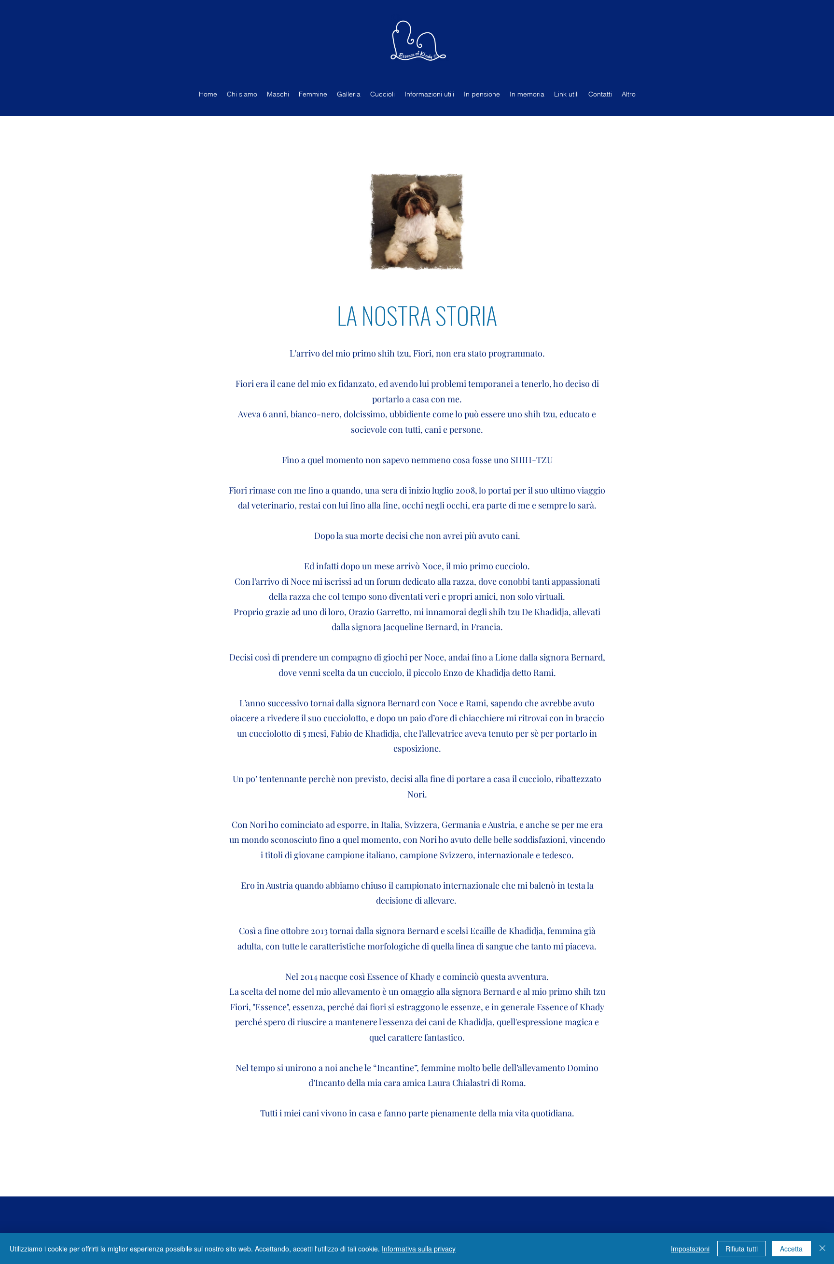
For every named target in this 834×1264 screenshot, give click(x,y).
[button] (417, 222)
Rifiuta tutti (741, 1248)
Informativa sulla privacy (419, 1248)
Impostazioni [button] (690, 1248)
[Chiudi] (822, 1248)
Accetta (791, 1248)
